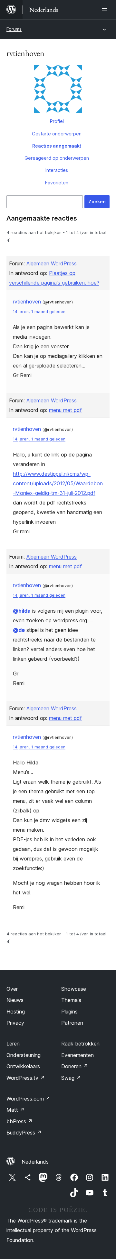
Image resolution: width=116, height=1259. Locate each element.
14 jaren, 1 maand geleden (39, 311)
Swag (71, 1078)
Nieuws (15, 1000)
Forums (14, 29)
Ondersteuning (23, 1055)
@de (19, 630)
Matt (15, 1110)
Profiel (57, 121)
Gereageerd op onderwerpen (56, 158)
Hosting (15, 1011)
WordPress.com (28, 1098)
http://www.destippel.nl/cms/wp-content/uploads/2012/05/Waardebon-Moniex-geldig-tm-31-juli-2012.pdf (58, 483)
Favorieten (56, 182)
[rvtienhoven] (58, 90)
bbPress (19, 1121)
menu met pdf (65, 410)
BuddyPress (24, 1132)
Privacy (15, 1023)
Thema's (71, 1000)
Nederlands (35, 1161)
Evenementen (77, 1055)
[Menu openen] (105, 9)
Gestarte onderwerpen (57, 133)
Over (12, 989)
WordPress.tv (25, 1078)
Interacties (56, 170)
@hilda (22, 611)
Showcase (73, 989)
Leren (13, 1043)
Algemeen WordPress (51, 263)
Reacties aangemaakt (56, 146)
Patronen (72, 1023)
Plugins (69, 1011)
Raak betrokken (80, 1043)
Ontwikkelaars (23, 1066)
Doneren (74, 1066)
